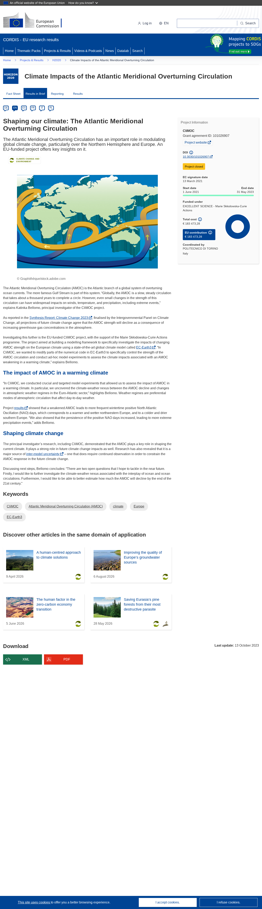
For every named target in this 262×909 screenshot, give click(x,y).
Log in (147, 23)
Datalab (123, 51)
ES (24, 107)
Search (137, 51)
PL (51, 107)
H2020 (56, 60)
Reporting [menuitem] (57, 93)
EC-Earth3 (145, 347)
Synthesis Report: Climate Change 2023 (59, 318)
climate (118, 506)
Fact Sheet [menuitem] (13, 93)
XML (26, 659)
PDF (66, 659)
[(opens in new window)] (36, 20)
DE (6, 107)
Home (9, 51)
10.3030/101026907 (196, 156)
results (20, 408)
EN (15, 107)
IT (42, 107)
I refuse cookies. (228, 902)
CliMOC (12, 506)
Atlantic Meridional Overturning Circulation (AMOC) (66, 506)
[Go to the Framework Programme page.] (10, 76)
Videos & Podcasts (88, 51)
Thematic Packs (29, 51)
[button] (164, 23)
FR (33, 107)
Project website (196, 143)
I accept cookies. (168, 902)
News (109, 51)
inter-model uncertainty (44, 454)
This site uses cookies (34, 902)
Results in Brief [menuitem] (35, 93)
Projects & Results (57, 51)
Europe (139, 506)
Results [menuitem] (78, 93)
